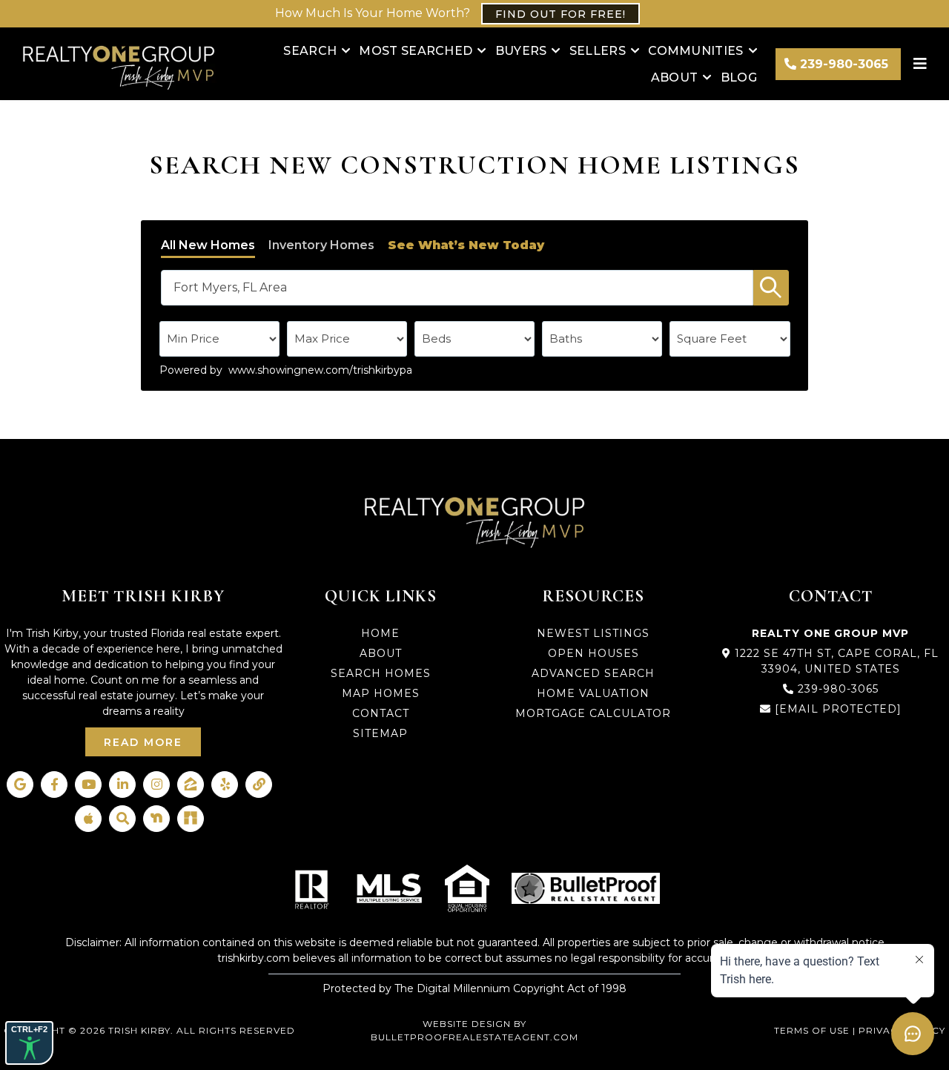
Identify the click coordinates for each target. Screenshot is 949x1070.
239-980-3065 (838, 689)
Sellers (597, 51)
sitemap (380, 733)
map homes (381, 693)
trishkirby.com (253, 958)
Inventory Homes (321, 245)
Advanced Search (593, 673)
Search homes (381, 673)
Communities (695, 51)
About (674, 77)
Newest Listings (593, 633)
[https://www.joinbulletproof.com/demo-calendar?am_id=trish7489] (586, 888)
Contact (380, 713)
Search (310, 51)
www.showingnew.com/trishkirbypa (320, 370)
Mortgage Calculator (593, 713)
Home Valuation (593, 693)
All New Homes (208, 245)
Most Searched (415, 51)
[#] (922, 63)
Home (380, 633)
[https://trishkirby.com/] (119, 63)
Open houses (593, 653)
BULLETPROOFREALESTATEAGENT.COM (474, 1037)
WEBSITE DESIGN (467, 1023)
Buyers (521, 51)
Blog (739, 77)
